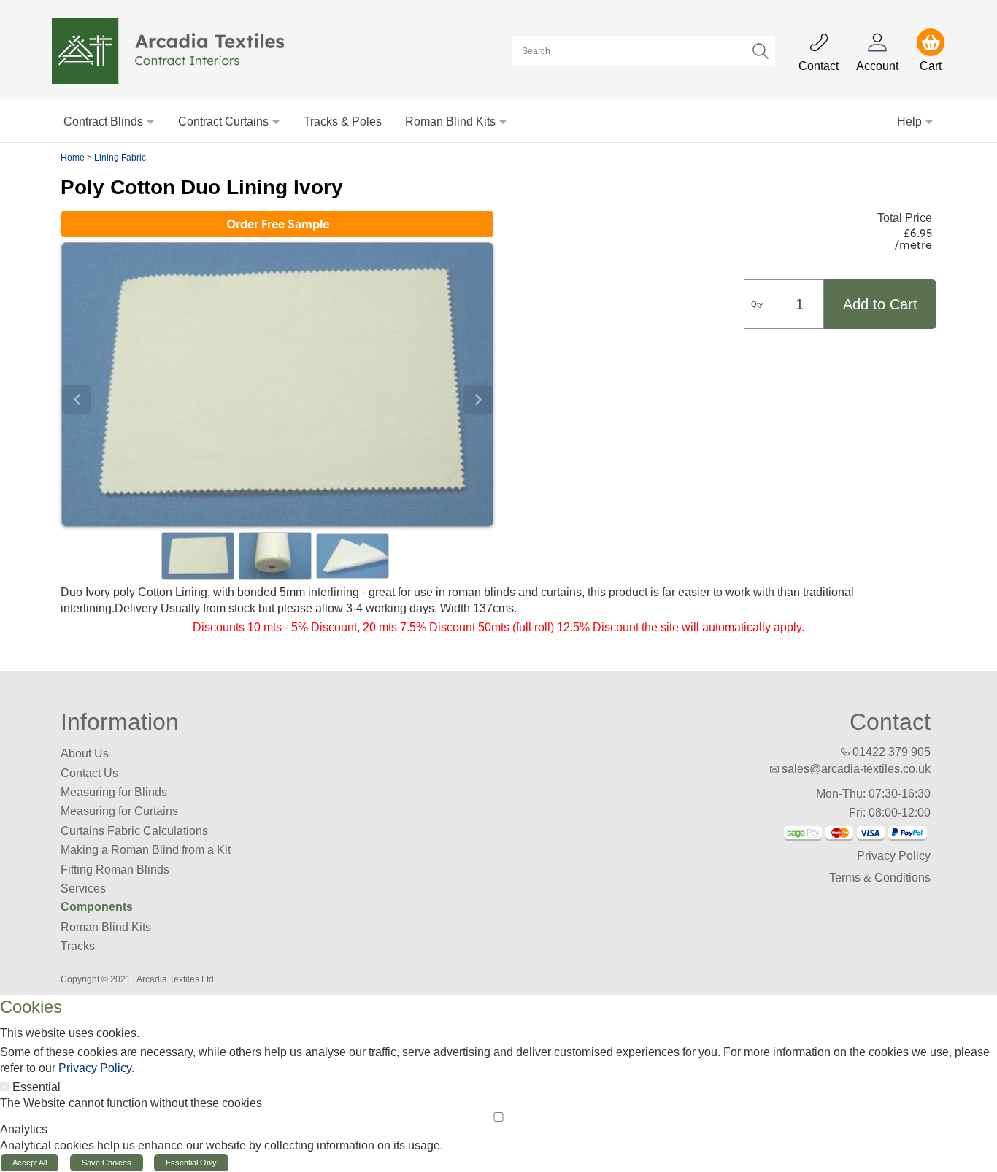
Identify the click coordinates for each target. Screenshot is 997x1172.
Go (760, 51)
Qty (757, 304)
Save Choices (106, 1162)
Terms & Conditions (880, 877)
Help (909, 121)
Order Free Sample (277, 223)
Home (73, 158)
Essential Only (191, 1162)
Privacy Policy (894, 855)
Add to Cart (880, 304)
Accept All (29, 1162)
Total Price (904, 218)
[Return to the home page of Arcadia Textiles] (176, 50)
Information (120, 722)
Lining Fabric (120, 158)
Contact (890, 722)
